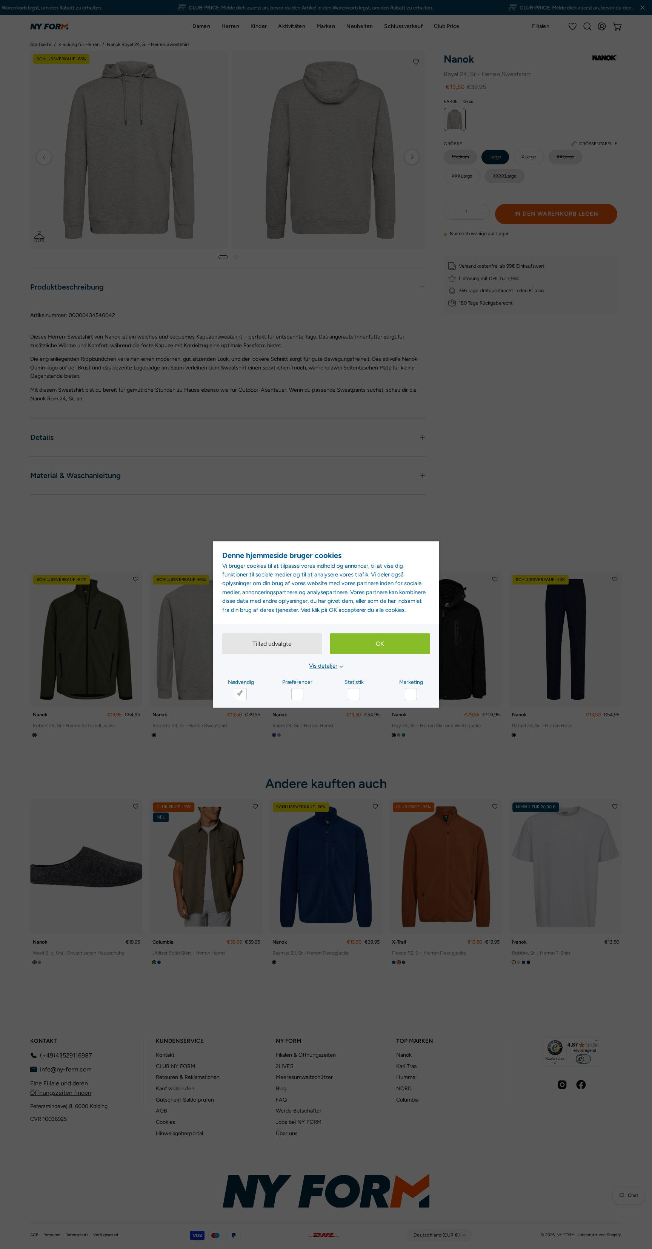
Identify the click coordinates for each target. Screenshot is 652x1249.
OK (380, 643)
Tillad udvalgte (272, 643)
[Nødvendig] (241, 694)
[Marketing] (411, 694)
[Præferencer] (297, 694)
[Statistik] (354, 694)
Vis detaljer (323, 665)
